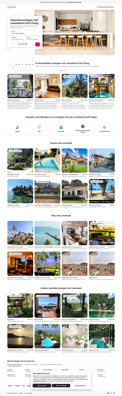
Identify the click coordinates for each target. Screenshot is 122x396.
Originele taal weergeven (74, 2)
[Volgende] (64, 70)
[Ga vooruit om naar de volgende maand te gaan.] (32, 44)
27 (22, 64)
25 (16, 64)
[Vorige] (57, 70)
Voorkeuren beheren (80, 385)
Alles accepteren (42, 385)
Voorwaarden (28, 393)
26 (19, 64)
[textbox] (17, 39)
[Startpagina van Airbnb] (11, 7)
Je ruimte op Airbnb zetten (105, 7)
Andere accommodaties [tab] (31, 364)
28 (26, 64)
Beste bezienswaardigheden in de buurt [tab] (51, 364)
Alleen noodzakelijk (61, 385)
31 (12, 68)
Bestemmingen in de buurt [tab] (14, 364)
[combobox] (24, 33)
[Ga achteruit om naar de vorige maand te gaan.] (13, 44)
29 (29, 64)
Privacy (21, 393)
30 (32, 64)
